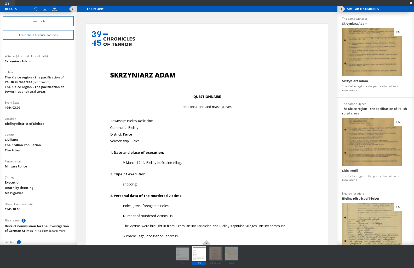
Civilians (11, 139)
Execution (13, 182)
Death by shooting (19, 187)
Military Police (16, 166)
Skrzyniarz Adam (18, 61)
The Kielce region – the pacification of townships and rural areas (34, 89)
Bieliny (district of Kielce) (24, 123)
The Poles (12, 150)
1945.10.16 (12, 209)
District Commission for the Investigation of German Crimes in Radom (37, 228)
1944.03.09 (12, 107)
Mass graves (14, 193)
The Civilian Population (23, 145)
